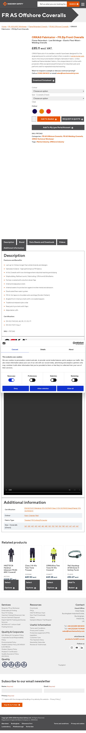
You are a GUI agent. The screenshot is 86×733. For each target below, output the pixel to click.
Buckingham (15, 723)
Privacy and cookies (77, 723)
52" (53, 526)
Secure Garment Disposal (11, 617)
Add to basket (47, 119)
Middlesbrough (18, 727)
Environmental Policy (9, 642)
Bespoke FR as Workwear (11, 608)
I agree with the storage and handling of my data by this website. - (32, 699)
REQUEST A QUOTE (71, 119)
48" (46, 526)
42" (36, 526)
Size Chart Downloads (37, 615)
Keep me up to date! (10, 705)
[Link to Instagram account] (72, 648)
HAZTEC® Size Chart (37, 613)
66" (77, 526)
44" (39, 526)
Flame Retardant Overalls (37, 26)
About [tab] (71, 349)
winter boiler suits (77, 56)
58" (63, 526)
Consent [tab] (15, 349)
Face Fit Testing (7, 613)
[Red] (48, 111)
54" (56, 526)
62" (70, 526)
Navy (26, 515)
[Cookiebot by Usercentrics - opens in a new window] (74, 343)
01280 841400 (43, 73)
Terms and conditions (61, 723)
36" (25, 526)
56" (60, 526)
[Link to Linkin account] (82, 648)
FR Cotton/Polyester (39, 520)
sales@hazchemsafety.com (68, 73)
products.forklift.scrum (74, 639)
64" (74, 526)
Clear (34, 102)
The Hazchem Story (37, 640)
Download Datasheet (42, 80)
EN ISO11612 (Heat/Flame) (67, 508)
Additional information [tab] (14, 248)
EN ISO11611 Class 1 (49, 508)
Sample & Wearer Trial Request (41, 620)
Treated (27, 520)
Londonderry (6, 727)
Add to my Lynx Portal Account (56, 127)
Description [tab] (9, 242)
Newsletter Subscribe (37, 642)
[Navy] (35, 111)
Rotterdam (30, 727)
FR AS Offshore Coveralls (58, 26)
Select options (8, 585)
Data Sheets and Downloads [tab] (41, 242)
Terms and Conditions (37, 628)
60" (67, 526)
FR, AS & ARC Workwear (17, 26)
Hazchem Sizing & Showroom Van (13, 615)
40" (32, 526)
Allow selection (43, 388)
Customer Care (35, 637)
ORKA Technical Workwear (43, 139)
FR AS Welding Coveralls (73, 136)
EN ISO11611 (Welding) (32, 508)
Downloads (34, 608)
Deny (16, 388)
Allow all (70, 388)
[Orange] (42, 111)
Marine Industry (42, 142)
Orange (32, 515)
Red (36, 515)
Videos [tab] (62, 242)
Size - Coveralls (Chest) (40, 95)
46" (43, 526)
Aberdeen (5, 723)
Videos (32, 617)
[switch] (32, 380)
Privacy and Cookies (37, 630)
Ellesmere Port (27, 723)
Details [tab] (43, 349)
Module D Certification (9, 651)
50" (49, 526)
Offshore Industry (57, 142)
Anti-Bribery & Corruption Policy (13, 635)
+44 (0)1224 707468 (75, 629)
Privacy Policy (55, 699)
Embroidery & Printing (9, 610)
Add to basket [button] (72, 585)
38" (29, 526)
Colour (34, 87)
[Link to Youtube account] (77, 648)
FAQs (32, 610)
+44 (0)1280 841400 (75, 626)
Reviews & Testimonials (38, 644)
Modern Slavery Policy (9, 649)
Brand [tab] (21, 242)
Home (4, 26)
